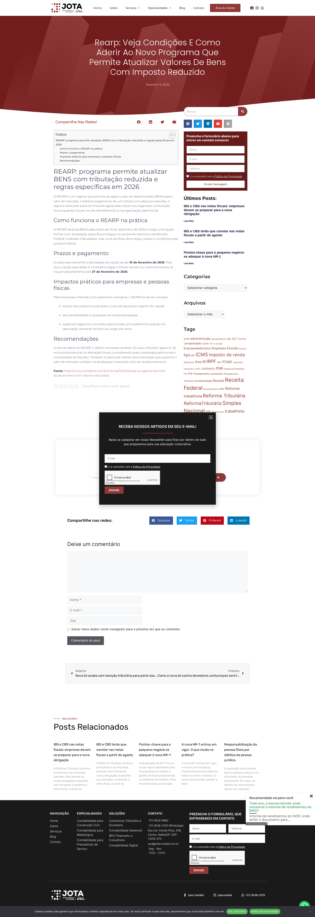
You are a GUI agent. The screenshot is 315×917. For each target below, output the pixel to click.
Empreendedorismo (197, 348)
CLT (234, 338)
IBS (193, 355)
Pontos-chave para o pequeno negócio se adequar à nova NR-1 (214, 254)
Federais (243, 349)
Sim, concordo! (237, 911)
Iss (219, 362)
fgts (187, 355)
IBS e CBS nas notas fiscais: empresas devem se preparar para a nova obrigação (214, 210)
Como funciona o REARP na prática (81, 148)
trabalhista (234, 411)
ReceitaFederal (210, 389)
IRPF (211, 361)
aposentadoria (219, 339)
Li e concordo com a (216, 176)
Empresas (219, 348)
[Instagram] (257, 8)
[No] (310, 911)
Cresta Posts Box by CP (256, 824)
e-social (217, 343)
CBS (229, 339)
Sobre (113, 8)
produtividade (203, 380)
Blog (182, 8)
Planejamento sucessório (208, 373)
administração (200, 338)
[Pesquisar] (242, 111)
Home (97, 8)
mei (219, 368)
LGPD (197, 369)
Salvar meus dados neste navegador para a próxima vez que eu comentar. (125, 629)
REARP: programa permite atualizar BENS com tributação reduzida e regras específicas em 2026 (115, 142)
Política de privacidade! (265, 911)
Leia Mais (189, 221)
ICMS (202, 354)
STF (208, 411)
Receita (218, 380)
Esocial (232, 348)
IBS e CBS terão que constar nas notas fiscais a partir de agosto (214, 233)
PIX (190, 373)
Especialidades (158, 8)
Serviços (131, 8)
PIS (185, 373)
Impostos (189, 362)
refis (221, 388)
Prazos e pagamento (72, 152)
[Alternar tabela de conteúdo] (170, 135)
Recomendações (70, 160)
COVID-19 (207, 343)
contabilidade (192, 343)
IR (203, 362)
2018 (186, 339)
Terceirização (217, 412)
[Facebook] (252, 8)
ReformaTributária (202, 403)
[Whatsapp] (262, 8)
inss (198, 362)
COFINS (242, 339)
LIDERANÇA (208, 368)
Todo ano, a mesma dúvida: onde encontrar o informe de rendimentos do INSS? (280, 807)
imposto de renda (227, 354)
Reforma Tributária (224, 396)
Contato (198, 8)
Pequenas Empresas (234, 368)
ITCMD (227, 362)
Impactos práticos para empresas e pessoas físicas (90, 156)
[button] (139, 122)
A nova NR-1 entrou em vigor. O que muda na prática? (199, 749)
